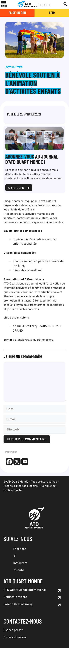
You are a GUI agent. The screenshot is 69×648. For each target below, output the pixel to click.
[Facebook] (9, 461)
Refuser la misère (15, 597)
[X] (17, 461)
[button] (4, 6)
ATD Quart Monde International (25, 590)
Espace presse (13, 630)
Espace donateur (15, 637)
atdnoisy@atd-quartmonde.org (34, 340)
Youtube (18, 570)
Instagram (20, 563)
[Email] (24, 461)
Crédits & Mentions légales (21, 486)
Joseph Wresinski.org (18, 604)
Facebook (19, 549)
